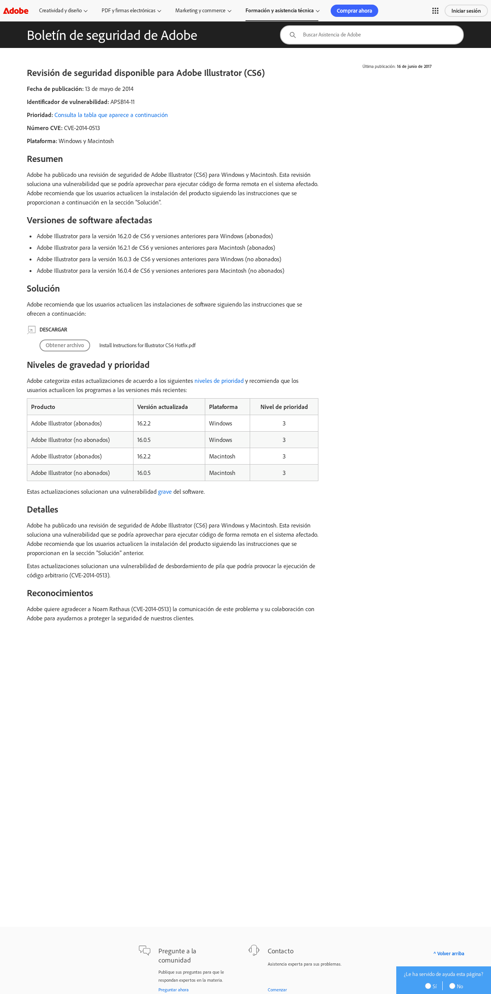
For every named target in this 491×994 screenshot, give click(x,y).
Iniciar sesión (466, 10)
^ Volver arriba (448, 953)
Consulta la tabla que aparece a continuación (111, 115)
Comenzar (277, 989)
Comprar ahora (354, 10)
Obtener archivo (65, 345)
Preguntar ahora (173, 989)
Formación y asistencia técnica (280, 10)
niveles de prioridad (219, 380)
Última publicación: (379, 66)
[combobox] (372, 35)
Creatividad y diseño (60, 10)
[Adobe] (15, 10)
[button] (435, 11)
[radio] (433, 985)
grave (165, 491)
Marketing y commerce (200, 10)
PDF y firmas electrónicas (128, 10)
